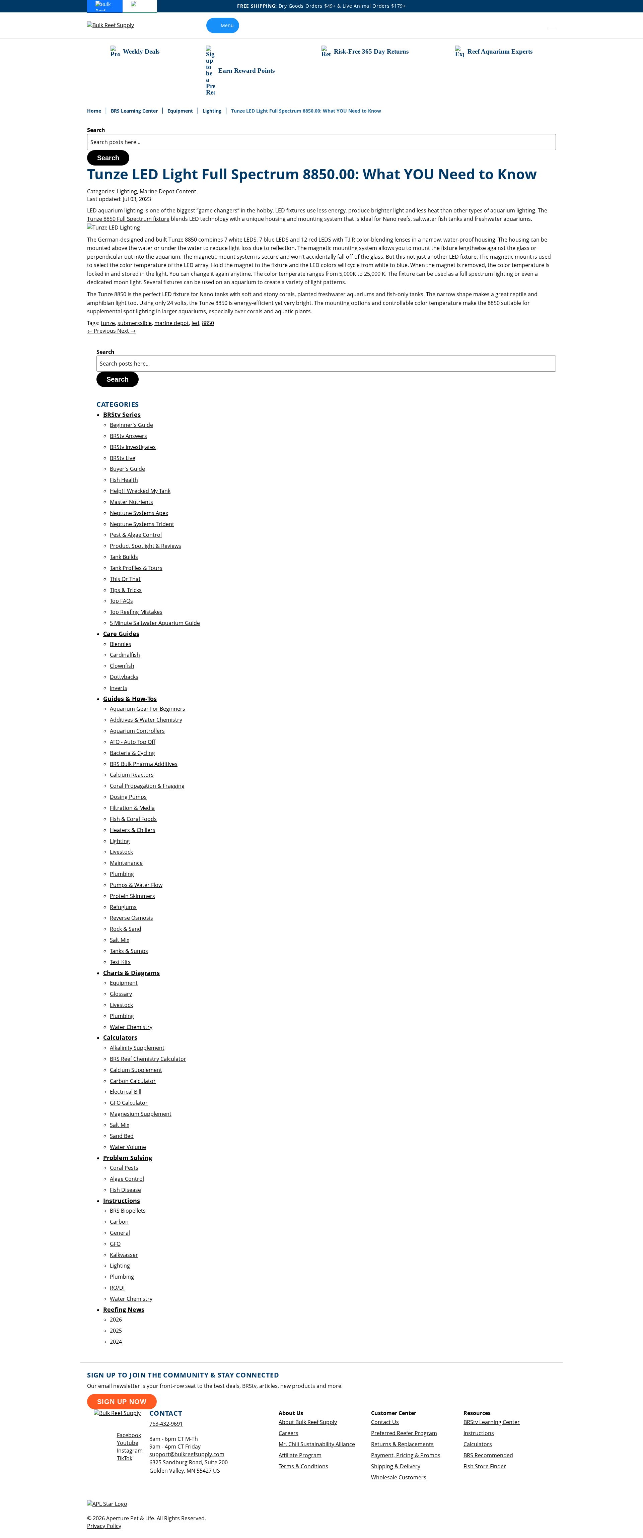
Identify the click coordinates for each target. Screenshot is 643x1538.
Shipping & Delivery (395, 1466)
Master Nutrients (131, 502)
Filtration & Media (132, 808)
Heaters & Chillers (132, 830)
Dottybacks (124, 677)
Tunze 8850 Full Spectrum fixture (128, 218)
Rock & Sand (125, 929)
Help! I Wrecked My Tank (140, 491)
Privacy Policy (104, 1526)
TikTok (124, 1458)
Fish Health (124, 480)
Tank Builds (124, 557)
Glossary (121, 994)
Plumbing (122, 874)
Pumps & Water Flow (136, 885)
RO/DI (117, 1287)
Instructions (478, 1433)
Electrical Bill (125, 1091)
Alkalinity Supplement (137, 1047)
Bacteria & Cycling (132, 753)
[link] (537, 25)
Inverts (118, 688)
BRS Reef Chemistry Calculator (148, 1059)
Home (94, 111)
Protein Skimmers (132, 896)
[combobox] (321, 142)
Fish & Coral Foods (133, 819)
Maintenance (126, 863)
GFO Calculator (129, 1102)
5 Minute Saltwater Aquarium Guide (155, 623)
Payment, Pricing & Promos (405, 1455)
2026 (116, 1319)
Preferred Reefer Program (404, 1433)
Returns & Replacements (402, 1444)
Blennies (120, 644)
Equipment (180, 111)
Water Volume (128, 1147)
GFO (115, 1243)
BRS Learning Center (135, 111)
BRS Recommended (488, 1455)
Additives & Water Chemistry (146, 719)
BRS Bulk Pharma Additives (143, 764)
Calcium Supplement (136, 1070)
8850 (208, 323)
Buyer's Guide (127, 468)
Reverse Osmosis (131, 917)
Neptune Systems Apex (139, 513)
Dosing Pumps (128, 796)
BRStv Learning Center (491, 1422)
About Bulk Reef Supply (308, 1422)
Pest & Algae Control (136, 534)
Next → (126, 330)
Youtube (127, 1443)
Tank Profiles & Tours (136, 568)
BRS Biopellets (128, 1210)
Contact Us (385, 1422)
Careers (288, 1433)
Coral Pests (124, 1167)
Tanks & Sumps (129, 951)
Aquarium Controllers (137, 730)
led (195, 323)
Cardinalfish (125, 654)
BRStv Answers (128, 436)
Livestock (121, 851)
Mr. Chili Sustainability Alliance (317, 1444)
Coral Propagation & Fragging (147, 785)
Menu (227, 25)
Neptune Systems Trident (142, 524)
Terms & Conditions (303, 1466)
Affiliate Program (300, 1455)
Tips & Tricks (126, 590)
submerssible (135, 323)
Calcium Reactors (132, 774)
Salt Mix (119, 940)
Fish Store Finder (484, 1466)
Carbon (119, 1221)
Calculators (477, 1444)
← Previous (102, 330)
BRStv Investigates (133, 447)
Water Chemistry (131, 1027)
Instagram (130, 1450)
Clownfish (122, 665)
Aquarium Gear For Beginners (147, 708)
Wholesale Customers (398, 1477)
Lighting (213, 111)
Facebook (129, 1435)
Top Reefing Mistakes (136, 612)
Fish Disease (125, 1190)
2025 (116, 1330)
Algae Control (127, 1178)
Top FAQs (121, 600)
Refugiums (123, 907)
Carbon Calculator (133, 1081)
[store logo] (115, 25)
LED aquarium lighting (115, 210)
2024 (116, 1341)
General (120, 1232)
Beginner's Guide (131, 425)
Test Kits (120, 962)
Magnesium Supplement (140, 1113)
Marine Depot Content (168, 191)
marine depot (171, 323)
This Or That (125, 579)
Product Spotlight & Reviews (145, 546)
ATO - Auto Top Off (132, 742)
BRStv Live (122, 458)
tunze (108, 323)
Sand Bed (122, 1136)
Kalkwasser (124, 1255)
